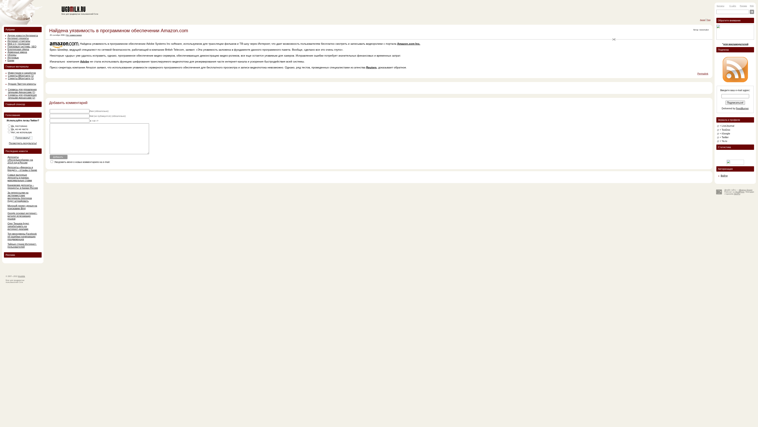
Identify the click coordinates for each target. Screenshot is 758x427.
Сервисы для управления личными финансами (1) (22, 91)
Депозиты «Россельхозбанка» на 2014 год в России (20, 160)
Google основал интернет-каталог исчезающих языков (22, 216)
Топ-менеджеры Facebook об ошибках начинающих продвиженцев (22, 236)
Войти (724, 175)
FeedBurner (742, 108)
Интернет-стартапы (19, 41)
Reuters (371, 67)
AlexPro (737, 194)
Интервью (13, 57)
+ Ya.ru (723, 141)
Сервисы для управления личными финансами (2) (22, 96)
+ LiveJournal (727, 126)
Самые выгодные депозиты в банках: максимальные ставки (20, 178)
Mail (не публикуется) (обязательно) (107, 116)
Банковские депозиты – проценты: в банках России (23, 186)
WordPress (739, 192)
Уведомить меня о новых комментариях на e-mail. (82, 162)
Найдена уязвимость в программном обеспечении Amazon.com (118, 30)
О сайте (732, 6)
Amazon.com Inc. (408, 43)
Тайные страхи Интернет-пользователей (22, 245)
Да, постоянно (19, 126)
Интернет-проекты (18, 38)
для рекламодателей (735, 44)
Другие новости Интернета (23, 35)
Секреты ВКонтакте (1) (21, 75)
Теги (708, 20)
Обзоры (12, 55)
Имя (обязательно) (99, 111)
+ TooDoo (725, 129)
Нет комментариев (74, 35)
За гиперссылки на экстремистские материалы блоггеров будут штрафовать (20, 196)
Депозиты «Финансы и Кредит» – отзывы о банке (22, 169)
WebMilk (21, 276)
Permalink (702, 73)
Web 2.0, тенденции (19, 44)
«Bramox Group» (745, 190)
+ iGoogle (725, 133)
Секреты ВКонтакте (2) (21, 78)
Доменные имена (17, 52)
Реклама (743, 6)
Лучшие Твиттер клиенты (22, 84)
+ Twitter (724, 137)
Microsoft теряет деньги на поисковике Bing (22, 207)
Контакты (720, 6)
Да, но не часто (19, 129)
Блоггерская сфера (18, 49)
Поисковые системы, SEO (22, 46)
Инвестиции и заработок (22, 73)
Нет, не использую (21, 132)
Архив (702, 20)
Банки (11, 60)
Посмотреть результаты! (23, 143)
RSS (752, 6)
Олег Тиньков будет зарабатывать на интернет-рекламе (18, 226)
